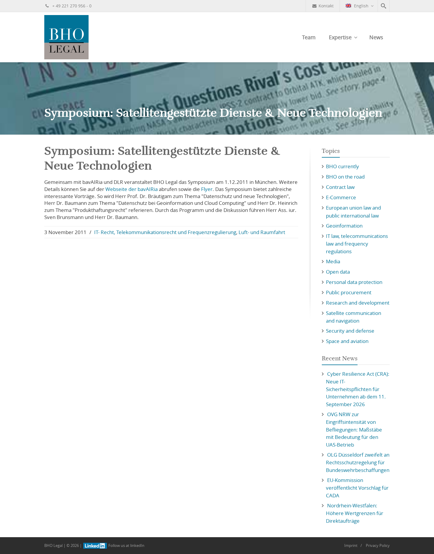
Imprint (351, 545)
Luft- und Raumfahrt (262, 232)
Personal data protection (354, 282)
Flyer (207, 189)
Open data (338, 271)
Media (333, 261)
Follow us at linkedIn (125, 545)
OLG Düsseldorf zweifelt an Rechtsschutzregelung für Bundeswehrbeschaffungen (357, 462)
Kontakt (326, 6)
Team (309, 37)
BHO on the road (345, 176)
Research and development (357, 302)
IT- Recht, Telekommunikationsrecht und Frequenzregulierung (165, 232)
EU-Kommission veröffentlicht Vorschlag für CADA (357, 488)
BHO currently (342, 166)
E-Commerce (341, 197)
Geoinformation (344, 225)
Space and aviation (347, 341)
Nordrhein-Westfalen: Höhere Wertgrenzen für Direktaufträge (354, 513)
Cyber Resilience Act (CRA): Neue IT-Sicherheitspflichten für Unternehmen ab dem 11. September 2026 (357, 389)
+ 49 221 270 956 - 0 (71, 6)
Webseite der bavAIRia (132, 189)
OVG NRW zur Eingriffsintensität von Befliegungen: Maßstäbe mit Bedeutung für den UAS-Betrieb (354, 429)
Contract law (340, 187)
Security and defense (350, 330)
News (376, 37)
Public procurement (348, 292)
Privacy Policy (378, 545)
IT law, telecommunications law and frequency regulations (357, 244)
